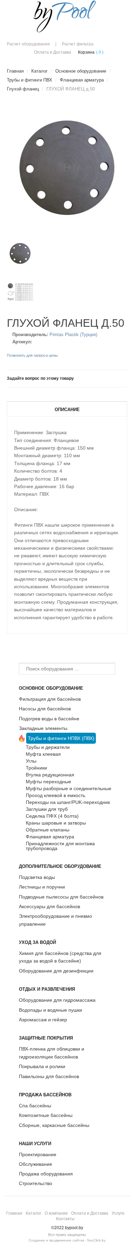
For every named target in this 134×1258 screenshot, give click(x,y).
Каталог (33, 1213)
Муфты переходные (48, 781)
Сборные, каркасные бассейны (54, 1125)
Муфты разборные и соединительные (68, 788)
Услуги (118, 1213)
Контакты (65, 1218)
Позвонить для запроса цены (32, 355)
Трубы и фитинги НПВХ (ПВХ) (61, 738)
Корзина (86, 52)
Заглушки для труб (47, 809)
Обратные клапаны (47, 829)
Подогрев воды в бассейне (49, 718)
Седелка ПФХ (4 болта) (52, 816)
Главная (14, 1213)
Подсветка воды (37, 877)
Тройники (36, 768)
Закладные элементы (43, 728)
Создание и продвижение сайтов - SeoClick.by (67, 1240)
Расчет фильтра (77, 44)
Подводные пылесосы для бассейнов (61, 897)
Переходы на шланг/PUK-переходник (68, 802)
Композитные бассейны (45, 1115)
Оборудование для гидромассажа (57, 1000)
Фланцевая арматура (50, 836)
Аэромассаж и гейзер (43, 1019)
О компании (56, 1213)
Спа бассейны (35, 1105)
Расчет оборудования (28, 44)
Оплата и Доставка (52, 52)
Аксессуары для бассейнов (49, 906)
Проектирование (37, 1154)
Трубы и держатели (48, 747)
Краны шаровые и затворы (56, 823)
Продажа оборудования (46, 1173)
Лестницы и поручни (42, 887)
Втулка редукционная (50, 774)
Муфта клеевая (43, 754)
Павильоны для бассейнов (49, 1076)
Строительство (35, 1183)
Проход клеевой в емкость (55, 795)
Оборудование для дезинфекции (56, 971)
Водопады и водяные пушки (50, 1010)
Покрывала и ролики (42, 1066)
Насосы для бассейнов (45, 708)
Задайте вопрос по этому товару (40, 378)
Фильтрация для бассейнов (50, 699)
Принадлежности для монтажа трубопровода (60, 846)
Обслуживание (35, 1164)
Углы (31, 761)
